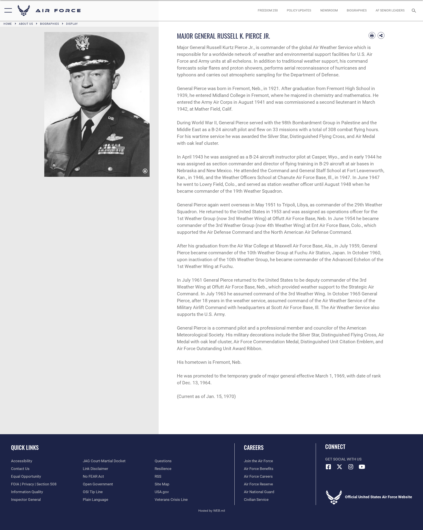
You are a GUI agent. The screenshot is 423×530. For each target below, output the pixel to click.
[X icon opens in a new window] (339, 466)
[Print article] (372, 35)
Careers (253, 447)
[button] (7, 10)
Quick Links (25, 447)
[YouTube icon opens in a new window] (362, 466)
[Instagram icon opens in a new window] (350, 466)
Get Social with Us (343, 459)
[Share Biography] (381, 35)
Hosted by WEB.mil (211, 510)
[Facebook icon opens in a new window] (328, 466)
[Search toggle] (414, 10)
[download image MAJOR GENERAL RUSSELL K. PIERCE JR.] (145, 171)
